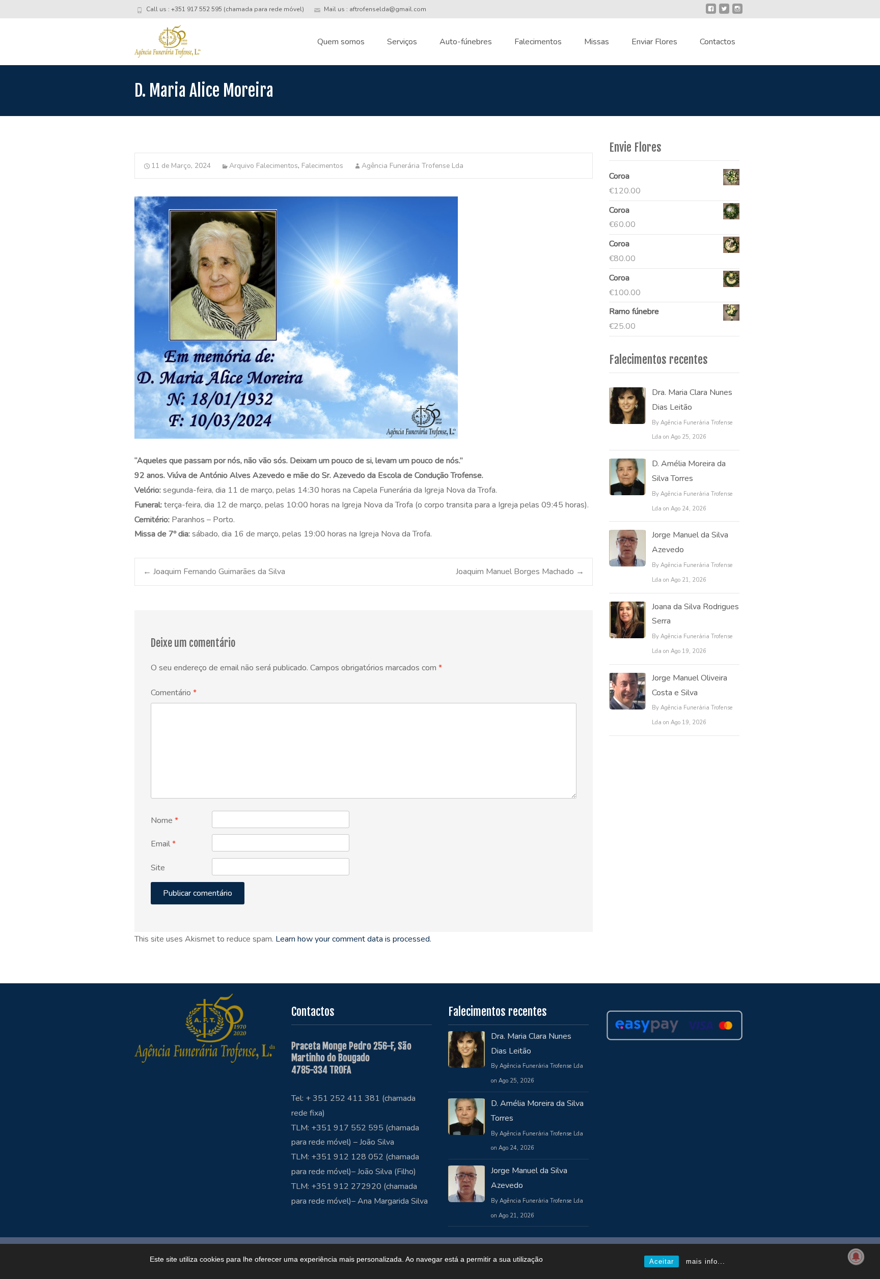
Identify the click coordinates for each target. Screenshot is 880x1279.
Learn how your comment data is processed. (353, 939)
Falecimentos (538, 41)
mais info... (705, 1261)
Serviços (402, 41)
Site (158, 867)
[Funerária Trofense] (159, 38)
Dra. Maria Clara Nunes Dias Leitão (692, 400)
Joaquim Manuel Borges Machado (520, 571)
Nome (164, 820)
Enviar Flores (654, 41)
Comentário (174, 692)
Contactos (717, 41)
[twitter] (724, 12)
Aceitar (661, 1261)
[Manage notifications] (856, 1256)
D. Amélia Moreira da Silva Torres (689, 471)
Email (163, 843)
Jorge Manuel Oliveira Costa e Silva (689, 685)
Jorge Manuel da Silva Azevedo (690, 542)
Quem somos (341, 41)
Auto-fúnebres (465, 41)
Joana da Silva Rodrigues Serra (695, 614)
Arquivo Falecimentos (263, 165)
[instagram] (737, 12)
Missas (596, 41)
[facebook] (711, 12)
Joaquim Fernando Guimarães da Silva (214, 571)
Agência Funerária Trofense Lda (412, 165)
